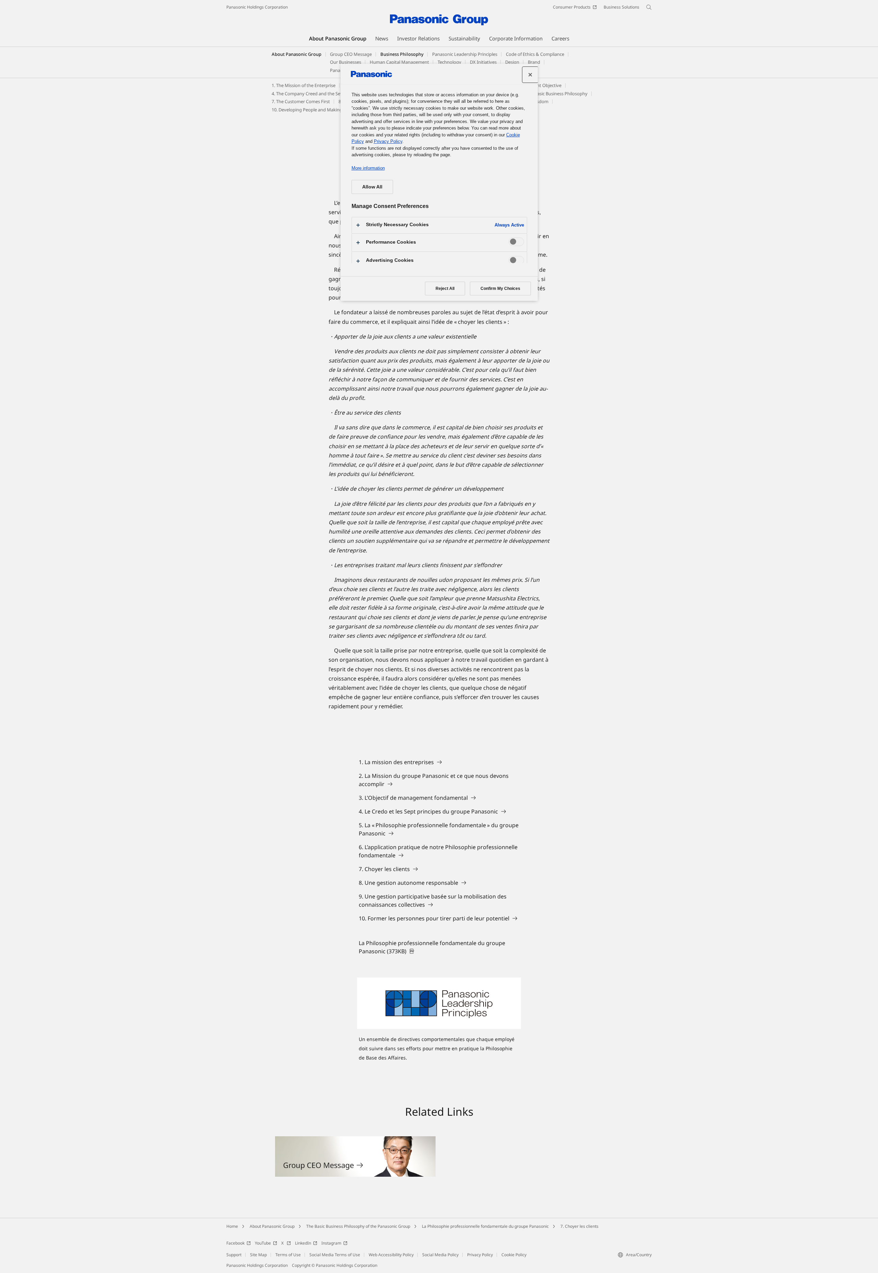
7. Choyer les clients (579, 1226)
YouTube (263, 1243)
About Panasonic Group (296, 54)
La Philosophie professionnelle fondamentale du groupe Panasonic (485, 1226)
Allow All (372, 186)
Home (232, 1226)
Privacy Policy (480, 1255)
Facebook (235, 1243)
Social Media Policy (440, 1255)
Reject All (445, 288)
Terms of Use (288, 1255)
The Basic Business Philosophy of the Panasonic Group (358, 1226)
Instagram (331, 1243)
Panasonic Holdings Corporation (257, 7)
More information (368, 168)
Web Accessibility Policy (391, 1255)
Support (233, 1255)
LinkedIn (303, 1243)
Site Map (258, 1255)
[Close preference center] (530, 74)
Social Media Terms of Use (334, 1255)
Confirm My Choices (500, 288)
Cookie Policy (513, 1255)
